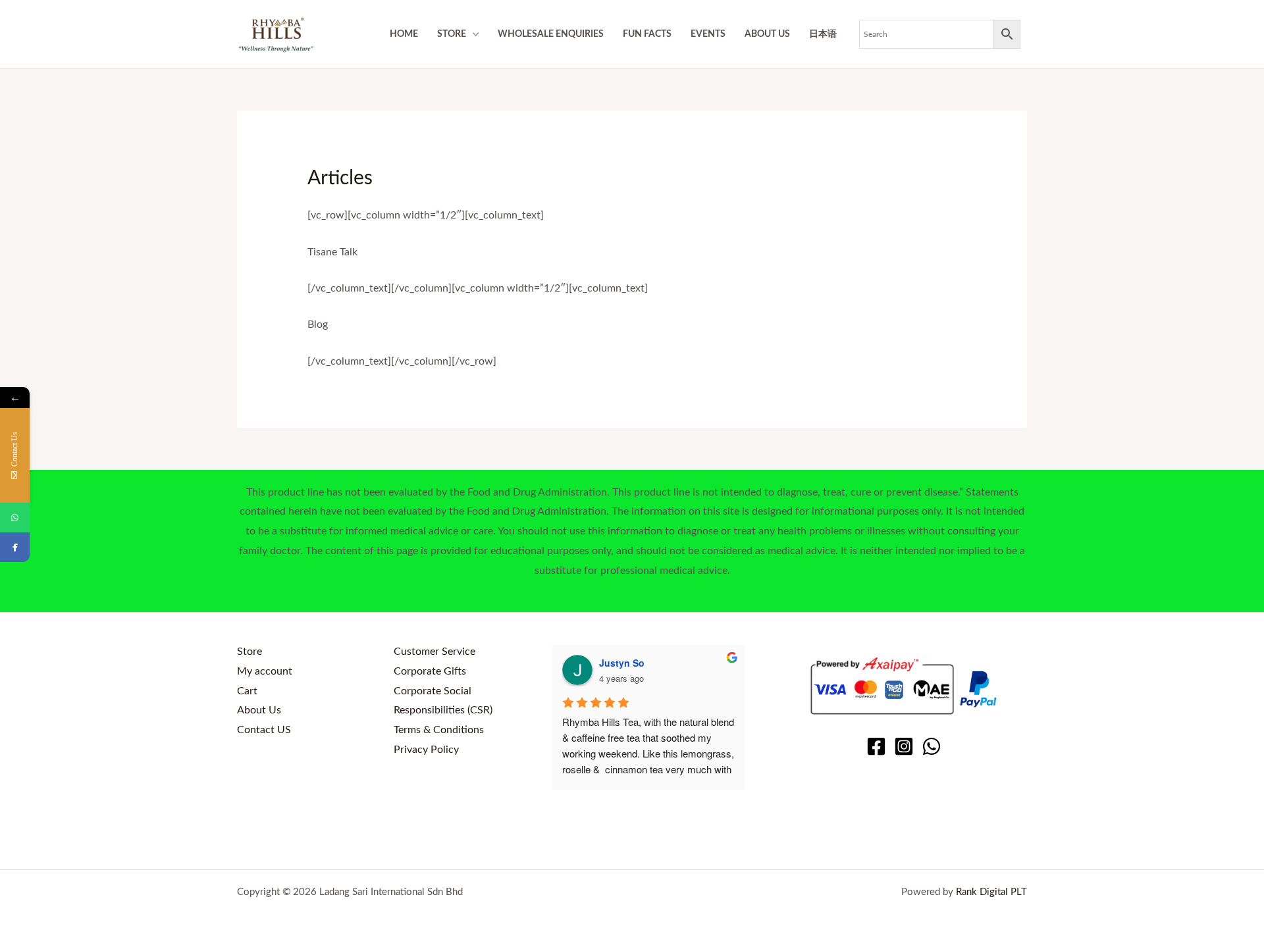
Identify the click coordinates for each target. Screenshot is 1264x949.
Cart (247, 691)
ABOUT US (767, 34)
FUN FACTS (647, 34)
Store (249, 651)
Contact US (264, 730)
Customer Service (434, 651)
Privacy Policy (426, 749)
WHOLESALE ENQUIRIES (551, 34)
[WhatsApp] (931, 746)
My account (264, 671)
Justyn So (622, 662)
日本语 (823, 34)
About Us (259, 710)
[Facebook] (876, 746)
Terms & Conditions (439, 730)
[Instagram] (904, 746)
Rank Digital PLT (991, 892)
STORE (451, 34)
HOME (404, 34)
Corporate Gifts (430, 671)
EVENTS (708, 34)
